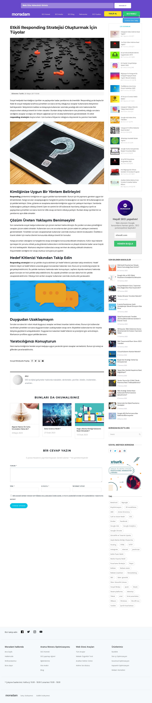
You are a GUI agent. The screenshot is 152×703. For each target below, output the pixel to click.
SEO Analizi (59, 14)
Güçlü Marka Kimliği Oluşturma (121, 540)
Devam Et (123, 5)
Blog (42, 670)
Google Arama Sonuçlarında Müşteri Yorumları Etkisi (130, 150)
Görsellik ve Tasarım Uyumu (120, 535)
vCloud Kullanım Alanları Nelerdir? (129, 352)
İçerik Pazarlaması (127, 606)
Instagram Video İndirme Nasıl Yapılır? (130, 33)
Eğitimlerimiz (45, 661)
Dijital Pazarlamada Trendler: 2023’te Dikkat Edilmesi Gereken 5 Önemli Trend (129, 319)
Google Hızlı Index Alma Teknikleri (128, 119)
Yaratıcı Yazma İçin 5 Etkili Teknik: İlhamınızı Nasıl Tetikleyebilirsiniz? (129, 381)
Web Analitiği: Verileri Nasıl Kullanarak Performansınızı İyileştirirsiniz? (126, 393)
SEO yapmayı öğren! (47, 656)
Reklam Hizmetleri (118, 670)
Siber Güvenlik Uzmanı (118, 582)
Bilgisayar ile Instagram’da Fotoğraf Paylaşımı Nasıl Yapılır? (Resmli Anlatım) (129, 76)
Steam (135, 587)
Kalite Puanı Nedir (117, 554)
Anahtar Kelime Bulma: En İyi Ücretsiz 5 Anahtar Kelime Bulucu (130, 182)
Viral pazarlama (132, 596)
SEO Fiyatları (96, 14)
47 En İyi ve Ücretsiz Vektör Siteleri (129, 98)
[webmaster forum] (125, 474)
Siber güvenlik (123, 577)
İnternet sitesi (79, 486)
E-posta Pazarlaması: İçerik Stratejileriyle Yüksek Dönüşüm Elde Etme (129, 306)
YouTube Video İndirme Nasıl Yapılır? (130, 43)
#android (113, 503)
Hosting (113, 545)
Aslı (26, 376)
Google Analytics (129, 526)
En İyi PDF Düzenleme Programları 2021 (127, 160)
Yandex (113, 606)
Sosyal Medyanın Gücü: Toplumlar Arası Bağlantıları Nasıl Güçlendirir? (129, 287)
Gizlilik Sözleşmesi (43, 696)
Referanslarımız (10, 661)
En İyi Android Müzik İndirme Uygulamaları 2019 (130, 54)
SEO (111, 577)
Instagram (114, 549)
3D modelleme (131, 507)
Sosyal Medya (115, 587)
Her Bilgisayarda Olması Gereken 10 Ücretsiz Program (130, 171)
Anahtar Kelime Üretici (84, 661)
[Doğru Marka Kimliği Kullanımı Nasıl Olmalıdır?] (89, 415)
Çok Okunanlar (125, 26)
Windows (124, 601)
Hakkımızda (9, 656)
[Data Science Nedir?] (57, 415)
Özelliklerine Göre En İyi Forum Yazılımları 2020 (128, 87)
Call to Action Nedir (117, 517)
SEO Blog (71, 14)
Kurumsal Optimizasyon (120, 661)
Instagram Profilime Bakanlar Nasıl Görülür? (130, 129)
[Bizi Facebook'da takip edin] (22, 631)
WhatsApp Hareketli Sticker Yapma (129, 139)
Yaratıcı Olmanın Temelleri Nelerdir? (129, 296)
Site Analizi (44, 665)
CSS (130, 517)
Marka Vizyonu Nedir (118, 559)
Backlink (115, 652)
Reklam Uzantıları (116, 573)
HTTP (131, 545)
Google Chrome (116, 531)
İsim (12, 486)
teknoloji (130, 592)
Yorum (13, 466)
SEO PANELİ (131, 14)
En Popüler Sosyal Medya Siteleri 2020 (129, 64)
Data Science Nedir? (52, 429)
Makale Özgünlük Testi (84, 656)
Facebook (123, 521)
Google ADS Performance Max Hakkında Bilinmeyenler (127, 414)
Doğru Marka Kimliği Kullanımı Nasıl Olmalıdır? (89, 430)
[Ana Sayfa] (21, 14)
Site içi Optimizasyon (119, 656)
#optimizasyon (115, 507)
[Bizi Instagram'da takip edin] (34, 631)
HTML (123, 545)
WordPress (135, 601)
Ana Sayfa (8, 652)
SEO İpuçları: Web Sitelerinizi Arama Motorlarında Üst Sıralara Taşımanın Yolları (129, 331)
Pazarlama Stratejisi (117, 563)
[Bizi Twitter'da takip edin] (28, 631)
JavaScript (136, 549)
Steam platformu (116, 592)
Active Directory (124, 512)
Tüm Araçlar (80, 652)
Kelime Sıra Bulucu (83, 665)
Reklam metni (125, 568)
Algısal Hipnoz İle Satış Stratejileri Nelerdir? (21, 428)
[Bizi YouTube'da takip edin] (41, 631)
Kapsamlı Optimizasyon (120, 665)
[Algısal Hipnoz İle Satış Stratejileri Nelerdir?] (24, 414)
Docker (113, 521)
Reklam (113, 568)
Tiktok (112, 596)
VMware (113, 601)
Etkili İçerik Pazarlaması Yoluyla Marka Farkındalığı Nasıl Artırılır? (128, 266)
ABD (112, 512)
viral (121, 596)
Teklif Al (113, 14)
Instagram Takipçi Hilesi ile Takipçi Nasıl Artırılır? (129, 108)
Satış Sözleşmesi (26, 696)
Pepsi (131, 563)
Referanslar (83, 14)
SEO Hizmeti (46, 14)
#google (125, 503)
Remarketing (132, 573)
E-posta (45, 486)
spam (127, 587)
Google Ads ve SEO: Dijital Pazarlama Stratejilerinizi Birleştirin (129, 276)
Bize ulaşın (9, 665)
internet (125, 549)
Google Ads (114, 526)
